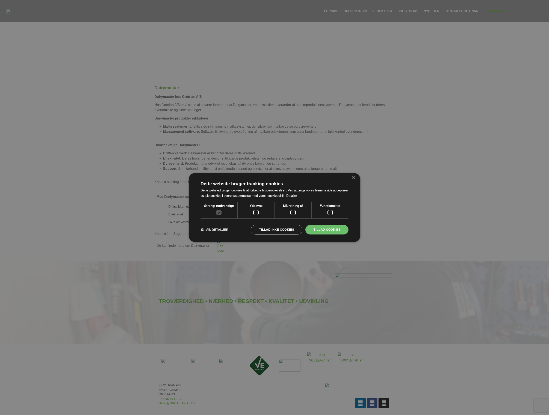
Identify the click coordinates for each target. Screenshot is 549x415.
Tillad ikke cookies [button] (276, 229)
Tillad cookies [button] (327, 229)
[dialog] (274, 207)
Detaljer (291, 195)
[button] (214, 229)
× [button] (353, 178)
